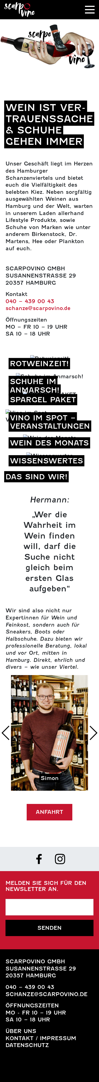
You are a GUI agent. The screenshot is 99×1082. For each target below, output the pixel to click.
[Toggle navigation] (90, 10)
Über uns (21, 1031)
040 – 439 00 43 (30, 301)
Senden (49, 928)
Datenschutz (27, 1045)
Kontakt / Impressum (41, 1038)
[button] (5, 733)
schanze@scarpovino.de (38, 308)
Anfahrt (49, 812)
